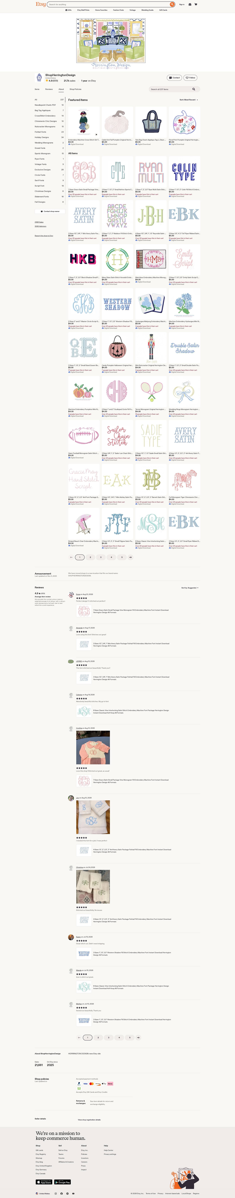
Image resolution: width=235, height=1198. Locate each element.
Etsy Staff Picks (83, 10)
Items (37, 89)
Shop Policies (75, 89)
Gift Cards (163, 10)
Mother (79, 1004)
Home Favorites (101, 10)
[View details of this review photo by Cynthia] (93, 747)
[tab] (50, 99)
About (61, 89)
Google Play (62, 1182)
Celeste (79, 695)
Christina (79, 867)
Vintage (133, 10)
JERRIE (79, 661)
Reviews (49, 89)
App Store (44, 1182)
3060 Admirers (40, 226)
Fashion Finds (118, 10)
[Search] (172, 4)
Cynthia (79, 728)
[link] (71, 557)
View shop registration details (89, 1120)
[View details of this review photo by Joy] (93, 817)
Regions (196, 1193)
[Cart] (196, 4)
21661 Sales (39, 222)
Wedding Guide (147, 10)
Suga (78, 594)
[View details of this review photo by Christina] (93, 887)
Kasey (78, 937)
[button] (174, 78)
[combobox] (108, 4)
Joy (77, 798)
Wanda (78, 970)
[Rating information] (46, 80)
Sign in (181, 4)
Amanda (79, 628)
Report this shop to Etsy (44, 236)
